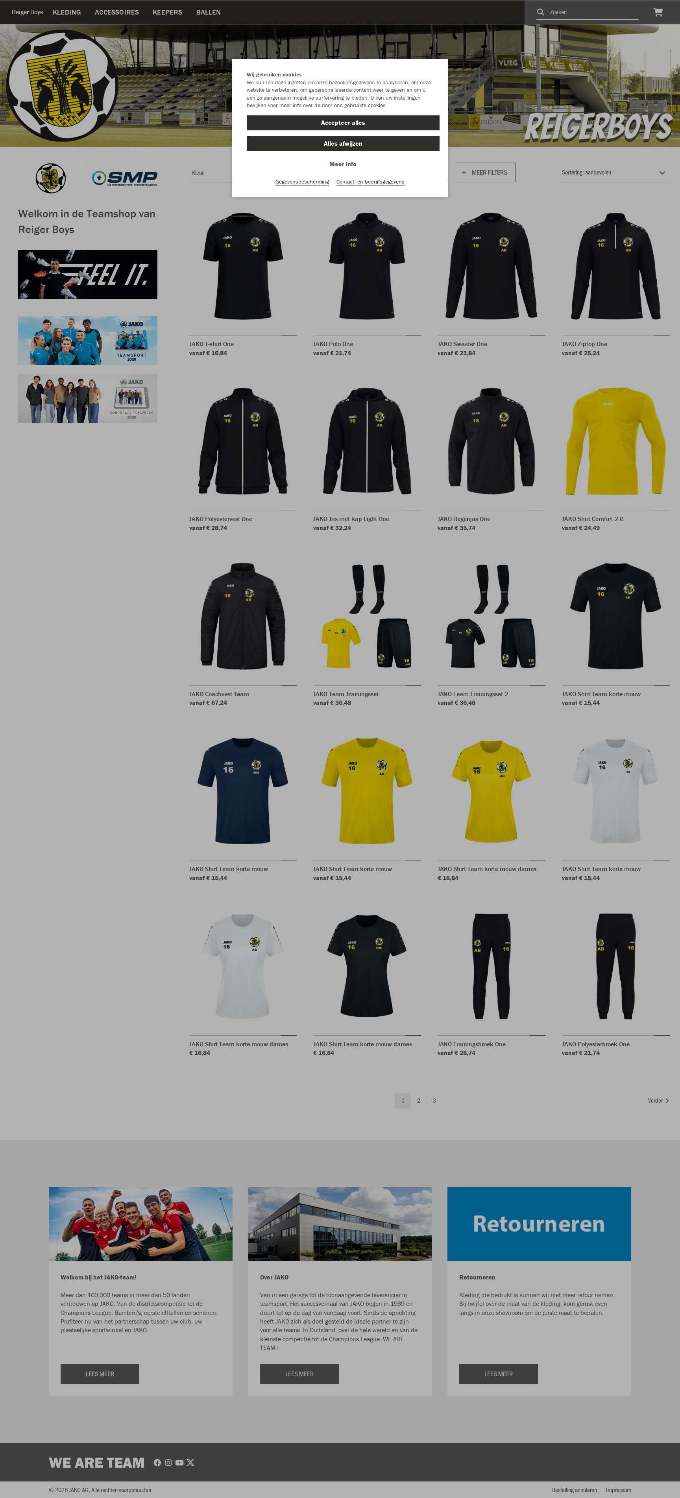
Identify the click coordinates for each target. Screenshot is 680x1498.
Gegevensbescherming (302, 181)
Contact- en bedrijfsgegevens (370, 181)
